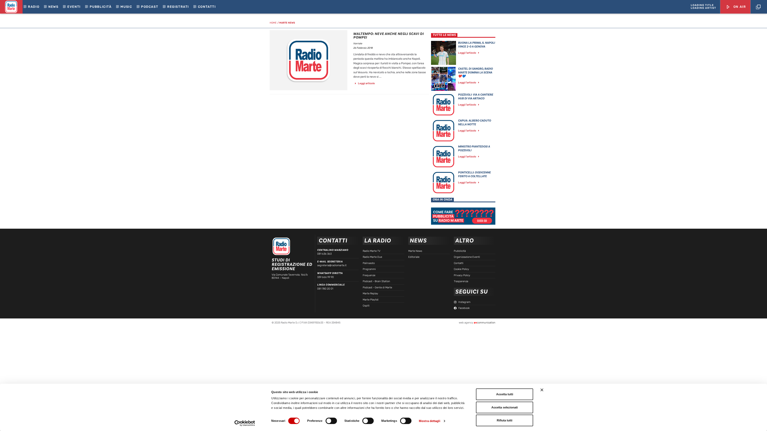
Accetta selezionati (504, 407)
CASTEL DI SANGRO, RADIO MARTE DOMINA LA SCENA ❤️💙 (475, 72)
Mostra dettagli (429, 421)
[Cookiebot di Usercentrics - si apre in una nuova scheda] (244, 423)
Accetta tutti (504, 394)
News (53, 7)
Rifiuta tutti (504, 420)
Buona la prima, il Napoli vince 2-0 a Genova (476, 44)
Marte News (287, 22)
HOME (273, 22)
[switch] (331, 421)
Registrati (178, 7)
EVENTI (74, 7)
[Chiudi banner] (541, 389)
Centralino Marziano (332, 250)
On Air (739, 7)
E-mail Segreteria (330, 261)
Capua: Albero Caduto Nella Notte (474, 122)
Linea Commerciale (331, 284)
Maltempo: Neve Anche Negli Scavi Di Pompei (388, 36)
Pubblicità (101, 7)
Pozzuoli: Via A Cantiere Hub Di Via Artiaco (475, 96)
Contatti (207, 7)
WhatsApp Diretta (330, 273)
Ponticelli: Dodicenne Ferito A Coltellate (474, 174)
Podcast (149, 7)
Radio (33, 7)
